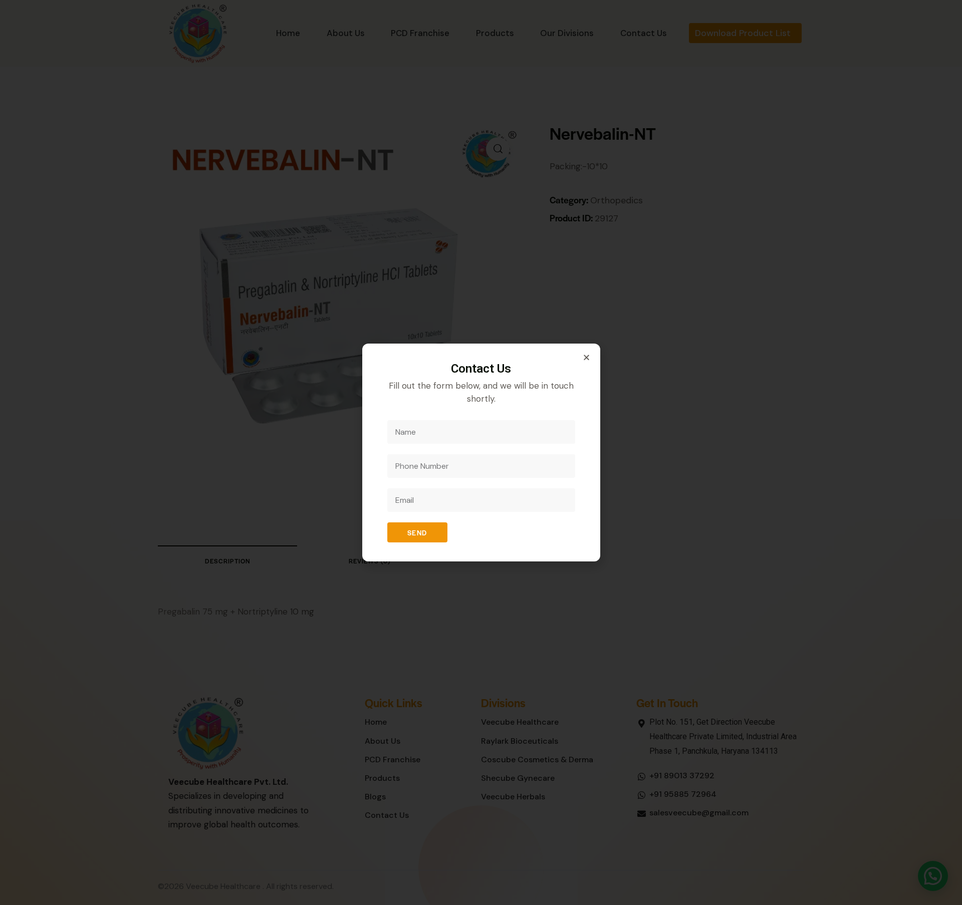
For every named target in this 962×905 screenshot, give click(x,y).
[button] (586, 357)
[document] (481, 452)
